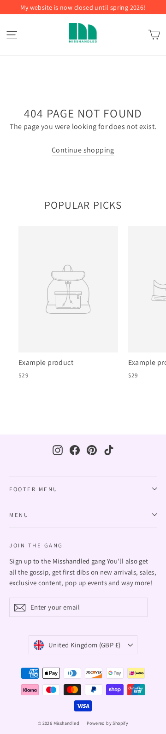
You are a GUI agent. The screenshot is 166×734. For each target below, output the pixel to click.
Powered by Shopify (107, 723)
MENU (19, 515)
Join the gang (36, 545)
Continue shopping (83, 150)
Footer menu (33, 489)
